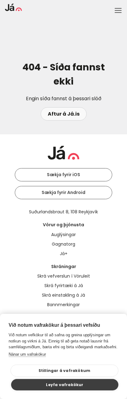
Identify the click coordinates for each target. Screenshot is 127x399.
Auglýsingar (63, 234)
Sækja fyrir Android (63, 192)
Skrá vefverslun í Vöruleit (63, 276)
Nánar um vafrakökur (27, 354)
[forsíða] (13, 9)
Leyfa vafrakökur (64, 384)
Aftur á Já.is (64, 113)
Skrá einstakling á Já (63, 295)
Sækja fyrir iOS (63, 175)
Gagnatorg (63, 244)
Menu (118, 10)
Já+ (64, 254)
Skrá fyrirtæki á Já (63, 285)
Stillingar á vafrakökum (65, 370)
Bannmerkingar (63, 305)
